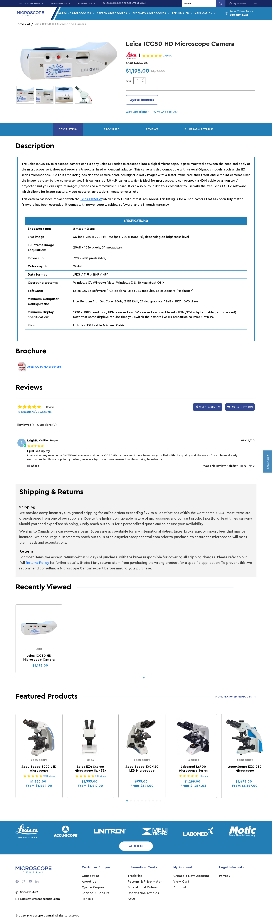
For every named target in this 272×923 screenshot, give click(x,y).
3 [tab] (134, 801)
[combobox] (199, 3)
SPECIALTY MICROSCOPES (150, 13)
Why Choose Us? (165, 111)
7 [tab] (149, 801)
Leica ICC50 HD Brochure (44, 366)
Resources (85, 3)
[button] (254, 3)
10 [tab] (160, 801)
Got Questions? (137, 111)
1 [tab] (144, 678)
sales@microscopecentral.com (124, 3)
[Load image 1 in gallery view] (25, 94)
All (28, 24)
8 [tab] (153, 801)
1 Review (167, 55)
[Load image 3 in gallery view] (64, 94)
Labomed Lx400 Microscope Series (193, 768)
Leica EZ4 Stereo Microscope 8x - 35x (90, 768)
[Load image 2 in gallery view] (44, 94)
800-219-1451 (239, 15)
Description (67, 129)
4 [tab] (138, 801)
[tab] (25, 425)
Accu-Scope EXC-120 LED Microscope (141, 768)
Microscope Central (40, 915)
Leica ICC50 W (91, 199)
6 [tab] (145, 801)
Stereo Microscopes (112, 13)
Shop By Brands (29, 3)
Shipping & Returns (199, 129)
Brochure (111, 129)
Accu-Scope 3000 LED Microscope (39, 768)
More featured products (233, 696)
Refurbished (181, 13)
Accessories (59, 3)
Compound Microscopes (74, 13)
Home (20, 24)
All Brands (136, 846)
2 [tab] (131, 801)
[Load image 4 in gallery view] (83, 94)
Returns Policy (37, 563)
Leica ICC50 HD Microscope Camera (39, 657)
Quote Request (142, 99)
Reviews (152, 129)
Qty (129, 80)
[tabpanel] (39, 638)
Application (204, 13)
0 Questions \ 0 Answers (34, 411)
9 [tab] (157, 801)
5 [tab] (142, 801)
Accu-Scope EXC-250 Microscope (245, 768)
